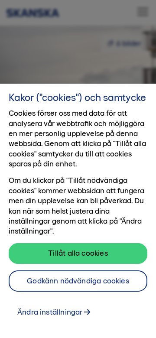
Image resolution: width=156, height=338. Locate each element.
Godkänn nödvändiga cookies (78, 281)
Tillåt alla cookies (77, 253)
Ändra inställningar (49, 312)
